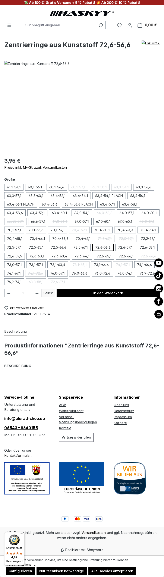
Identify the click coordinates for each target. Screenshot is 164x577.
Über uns (121, 405)
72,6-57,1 (125, 247)
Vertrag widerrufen (76, 437)
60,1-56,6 (56, 187)
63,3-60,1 (36, 196)
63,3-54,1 (123, 188)
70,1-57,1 (14, 230)
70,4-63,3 (125, 230)
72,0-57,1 (127, 239)
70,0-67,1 (148, 222)
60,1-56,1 (35, 187)
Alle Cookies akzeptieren (112, 571)
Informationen (127, 397)
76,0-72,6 (102, 273)
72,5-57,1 (14, 247)
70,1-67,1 (57, 230)
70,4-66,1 (37, 238)
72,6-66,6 (150, 257)
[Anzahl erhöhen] (37, 293)
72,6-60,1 (36, 256)
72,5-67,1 (80, 247)
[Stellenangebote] (158, 314)
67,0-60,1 (103, 221)
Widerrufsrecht (71, 411)
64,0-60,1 (149, 213)
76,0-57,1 (57, 273)
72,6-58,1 (147, 247)
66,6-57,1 (38, 221)
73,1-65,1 (81, 265)
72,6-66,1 (126, 256)
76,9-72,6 (147, 273)
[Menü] (9, 25)
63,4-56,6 (49, 204)
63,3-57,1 (14, 196)
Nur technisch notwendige (61, 571)
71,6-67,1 (106, 239)
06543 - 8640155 (21, 427)
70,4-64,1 (148, 230)
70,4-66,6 (60, 238)
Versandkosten (94, 532)
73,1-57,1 (36, 265)
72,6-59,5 (14, 256)
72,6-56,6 (103, 247)
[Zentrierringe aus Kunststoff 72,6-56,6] (82, 107)
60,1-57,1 (79, 188)
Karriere (120, 423)
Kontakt (65, 428)
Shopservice (71, 397)
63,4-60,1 (59, 213)
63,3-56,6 (143, 187)
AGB (62, 405)
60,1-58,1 (101, 188)
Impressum (123, 417)
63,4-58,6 (15, 213)
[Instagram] (158, 288)
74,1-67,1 (14, 273)
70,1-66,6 (35, 230)
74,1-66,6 (144, 265)
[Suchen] (101, 25)
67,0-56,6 (61, 222)
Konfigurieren (20, 571)
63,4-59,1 (37, 213)
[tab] (15, 331)
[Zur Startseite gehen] (82, 13)
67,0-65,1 (125, 221)
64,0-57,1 (127, 213)
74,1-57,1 (124, 265)
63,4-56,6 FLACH (79, 204)
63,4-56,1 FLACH (21, 204)
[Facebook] (158, 301)
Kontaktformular (17, 455)
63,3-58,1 (37, 282)
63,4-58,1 (129, 204)
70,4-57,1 (81, 230)
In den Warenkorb (108, 293)
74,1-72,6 (37, 274)
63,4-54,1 (80, 196)
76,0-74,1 (124, 273)
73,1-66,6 (101, 265)
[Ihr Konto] (129, 25)
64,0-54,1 (81, 213)
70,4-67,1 (83, 238)
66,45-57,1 (16, 222)
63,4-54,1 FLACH (109, 196)
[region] (82, 107)
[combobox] (59, 25)
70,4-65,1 (14, 238)
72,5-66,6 (58, 247)
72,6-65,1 (104, 256)
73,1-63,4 (57, 265)
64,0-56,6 (106, 213)
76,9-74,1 (14, 282)
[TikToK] (158, 275)
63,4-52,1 (58, 196)
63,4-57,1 (107, 204)
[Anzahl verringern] (8, 293)
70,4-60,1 (102, 230)
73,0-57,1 (14, 265)
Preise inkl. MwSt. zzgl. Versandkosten (35, 167)
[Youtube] (158, 262)
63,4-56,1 (137, 196)
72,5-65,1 (36, 247)
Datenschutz (124, 411)
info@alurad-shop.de (24, 418)
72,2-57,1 (148, 238)
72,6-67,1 (59, 282)
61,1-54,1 (14, 187)
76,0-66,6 (79, 273)
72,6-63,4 (59, 256)
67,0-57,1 (82, 221)
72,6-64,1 (82, 256)
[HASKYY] (151, 47)
